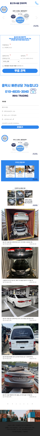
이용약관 (25, 431)
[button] (3, 17)
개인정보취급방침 (16, 431)
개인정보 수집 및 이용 (10, 66)
